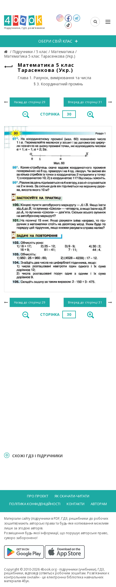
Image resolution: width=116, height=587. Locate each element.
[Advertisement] (58, 385)
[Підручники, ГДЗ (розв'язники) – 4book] (6, 51)
